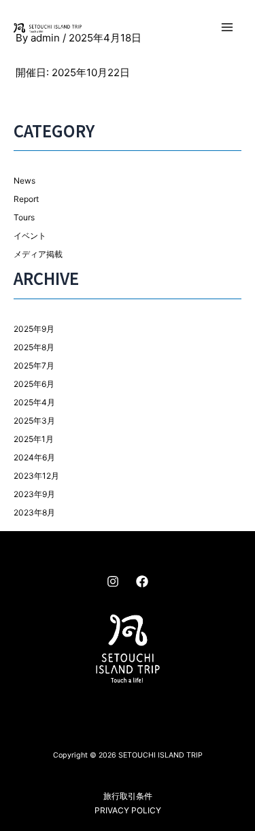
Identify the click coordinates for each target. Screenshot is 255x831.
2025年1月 (34, 439)
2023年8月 (34, 512)
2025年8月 (34, 347)
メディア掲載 (38, 254)
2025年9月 (34, 329)
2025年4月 (34, 402)
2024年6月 (34, 457)
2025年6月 (34, 384)
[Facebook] (142, 581)
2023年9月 (34, 494)
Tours (24, 217)
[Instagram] (113, 581)
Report (26, 199)
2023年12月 (36, 476)
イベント (30, 236)
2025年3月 (34, 421)
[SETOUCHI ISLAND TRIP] (48, 27)
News (24, 180)
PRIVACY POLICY (128, 810)
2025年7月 (34, 365)
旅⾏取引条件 (127, 796)
